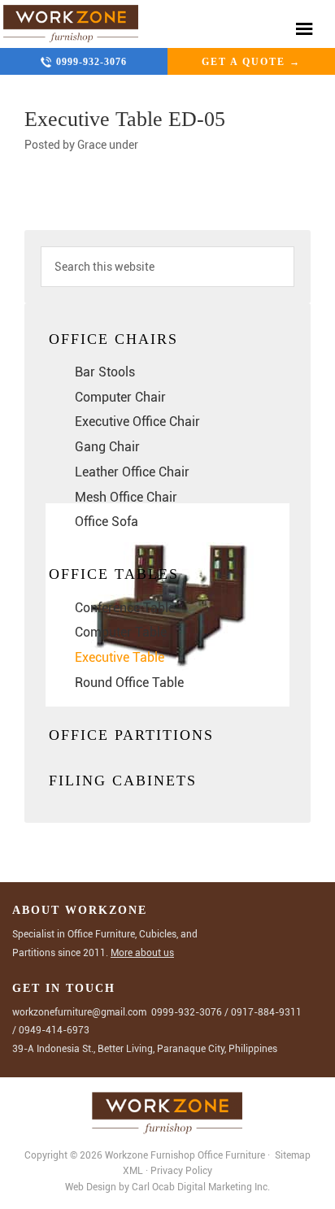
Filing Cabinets (123, 780)
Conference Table (125, 607)
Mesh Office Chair (126, 497)
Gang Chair (107, 446)
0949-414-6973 (54, 1030)
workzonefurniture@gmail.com (79, 1012)
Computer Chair (120, 397)
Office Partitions (131, 735)
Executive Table (119, 657)
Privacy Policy (181, 1170)
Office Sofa (106, 521)
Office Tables (114, 574)
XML (134, 1170)
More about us (142, 953)
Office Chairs (113, 339)
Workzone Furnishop (71, 24)
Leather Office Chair (132, 472)
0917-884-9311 (266, 1012)
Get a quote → (251, 61)
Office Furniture (231, 1155)
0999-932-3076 (91, 61)
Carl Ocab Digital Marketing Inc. (201, 1187)
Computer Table (121, 632)
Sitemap (291, 1155)
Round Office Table (129, 682)
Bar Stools (105, 372)
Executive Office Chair (137, 421)
